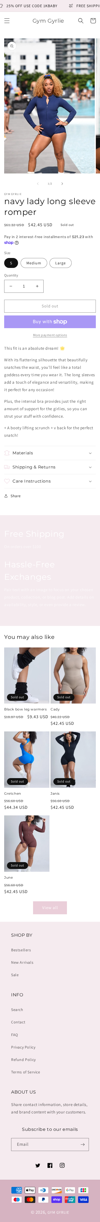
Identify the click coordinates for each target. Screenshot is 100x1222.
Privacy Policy (23, 1047)
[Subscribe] (82, 1144)
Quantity (11, 275)
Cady (55, 709)
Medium (33, 262)
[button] (7, 21)
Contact (18, 1022)
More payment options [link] (50, 335)
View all (50, 907)
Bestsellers (21, 949)
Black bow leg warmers (25, 709)
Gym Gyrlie (58, 1212)
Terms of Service (25, 1072)
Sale (15, 974)
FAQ (14, 1034)
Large (60, 262)
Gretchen (12, 793)
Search (17, 1009)
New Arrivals (22, 962)
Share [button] (16, 495)
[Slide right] (62, 184)
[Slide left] (38, 184)
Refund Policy (23, 1059)
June (8, 877)
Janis (55, 793)
